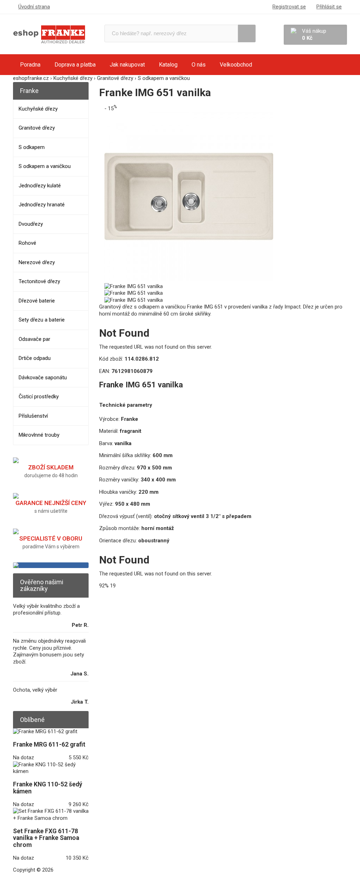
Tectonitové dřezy (39, 281)
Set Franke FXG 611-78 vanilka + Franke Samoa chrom (46, 838)
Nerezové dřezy (37, 262)
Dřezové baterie (37, 301)
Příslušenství (33, 416)
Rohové (27, 243)
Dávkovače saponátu (43, 377)
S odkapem (32, 147)
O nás (199, 64)
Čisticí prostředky (39, 396)
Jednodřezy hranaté (42, 204)
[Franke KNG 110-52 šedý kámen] (51, 771)
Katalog (168, 64)
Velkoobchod (236, 64)
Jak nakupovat (127, 64)
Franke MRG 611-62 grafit (49, 744)
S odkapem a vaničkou (45, 166)
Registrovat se (289, 7)
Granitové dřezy (37, 128)
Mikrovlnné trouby (39, 435)
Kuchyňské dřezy (38, 109)
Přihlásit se (329, 7)
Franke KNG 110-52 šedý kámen (47, 788)
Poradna (30, 64)
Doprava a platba (75, 64)
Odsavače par (34, 339)
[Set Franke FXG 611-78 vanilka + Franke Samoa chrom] (51, 818)
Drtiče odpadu (35, 358)
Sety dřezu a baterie (42, 320)
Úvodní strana (34, 7)
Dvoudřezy (31, 224)
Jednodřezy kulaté (40, 185)
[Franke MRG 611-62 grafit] (45, 731)
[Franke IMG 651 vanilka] (188, 279)
